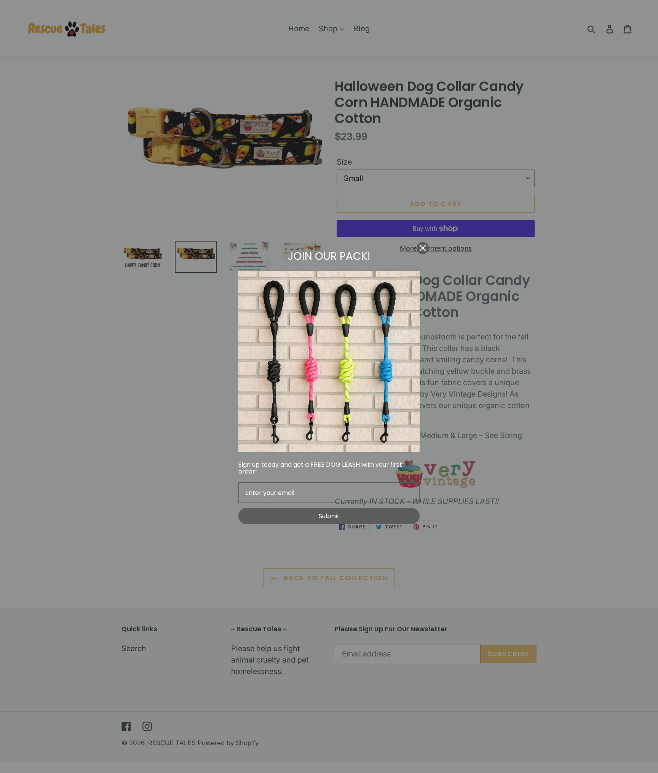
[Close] (423, 248)
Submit (329, 516)
